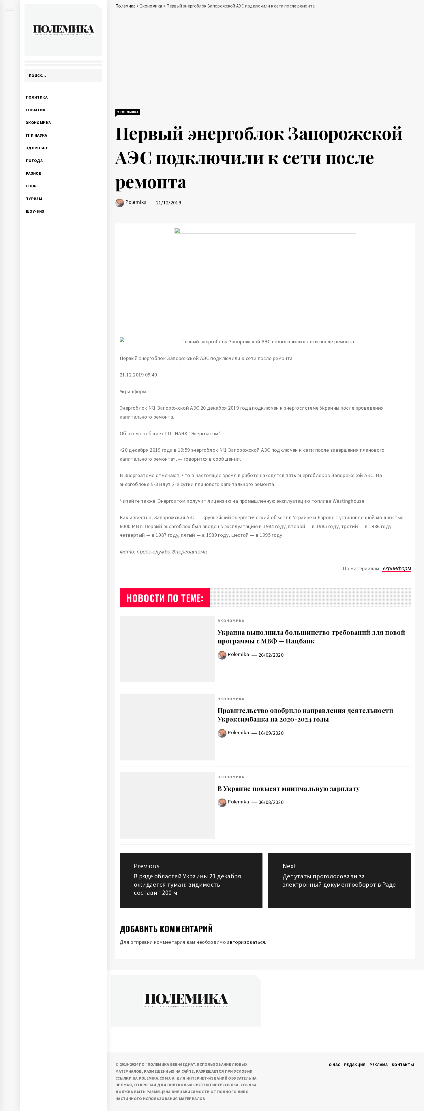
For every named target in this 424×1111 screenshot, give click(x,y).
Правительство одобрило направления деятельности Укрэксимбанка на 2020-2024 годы (305, 715)
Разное (33, 173)
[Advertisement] (265, 61)
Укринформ (396, 568)
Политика (37, 97)
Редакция (355, 1064)
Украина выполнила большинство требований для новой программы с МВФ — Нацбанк (311, 636)
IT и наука (36, 135)
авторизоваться (246, 942)
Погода (34, 160)
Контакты (403, 1064)
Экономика (38, 122)
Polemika (136, 202)
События (36, 109)
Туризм (34, 198)
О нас (334, 1064)
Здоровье (37, 147)
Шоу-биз (35, 211)
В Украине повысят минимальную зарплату (289, 788)
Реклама (378, 1064)
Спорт (33, 186)
